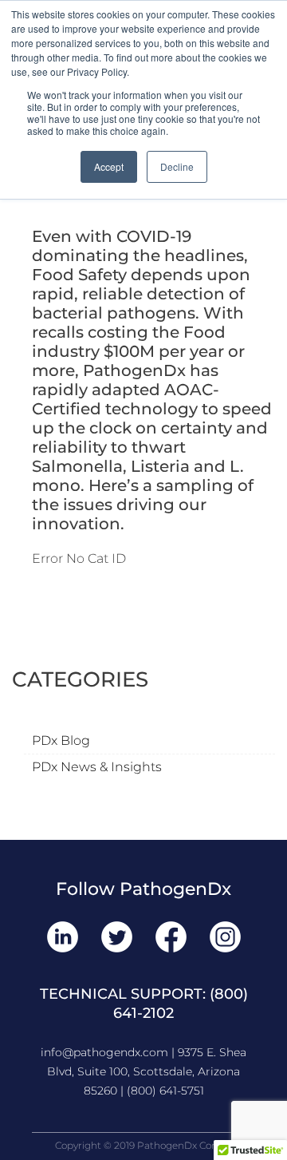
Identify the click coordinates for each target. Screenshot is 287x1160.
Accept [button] (109, 166)
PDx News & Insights (97, 766)
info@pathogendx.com (104, 1052)
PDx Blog (61, 740)
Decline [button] (177, 166)
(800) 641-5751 (165, 1090)
